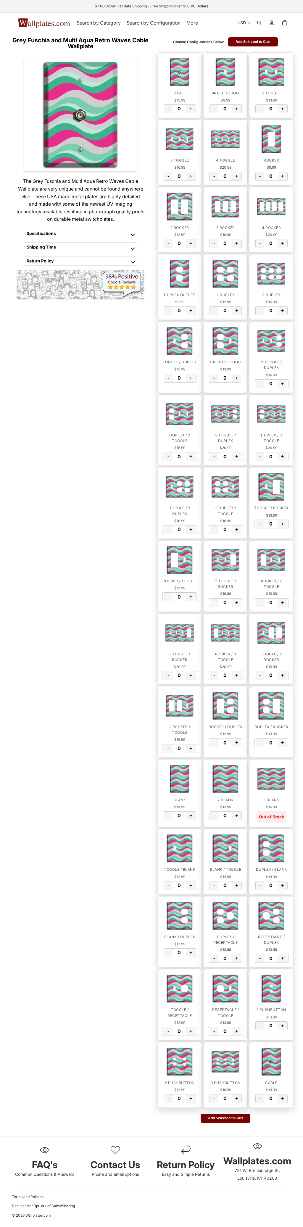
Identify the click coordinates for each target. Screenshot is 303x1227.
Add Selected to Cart (253, 42)
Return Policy (40, 260)
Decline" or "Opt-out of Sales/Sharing (43, 1206)
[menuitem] (192, 22)
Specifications (41, 233)
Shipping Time (41, 246)
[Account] (271, 22)
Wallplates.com (38, 1215)
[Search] (259, 22)
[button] (179, 72)
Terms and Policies (27, 1196)
